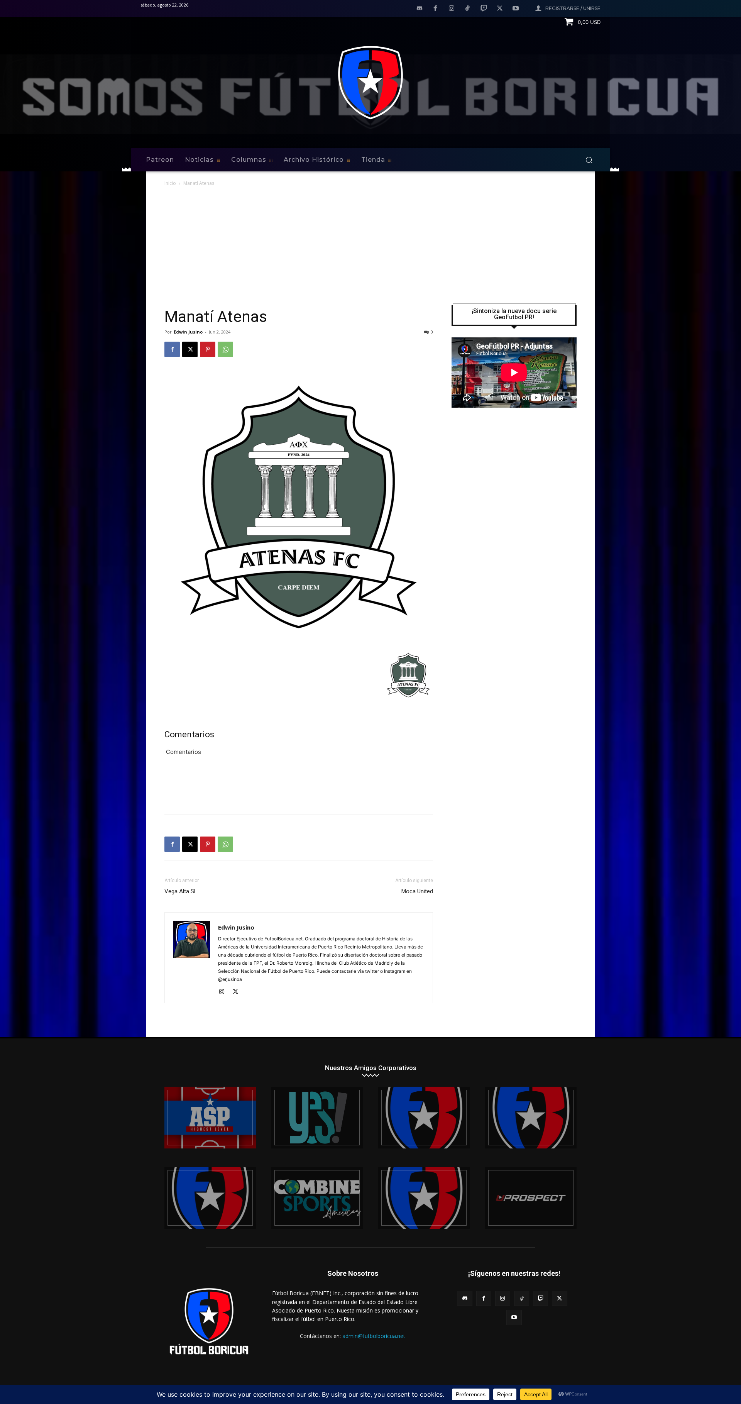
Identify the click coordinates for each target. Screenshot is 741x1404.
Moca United (417, 891)
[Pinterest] (207, 349)
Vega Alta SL (180, 891)
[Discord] (419, 9)
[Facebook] (435, 9)
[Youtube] (516, 9)
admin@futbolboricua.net (373, 1336)
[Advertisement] (370, 245)
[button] (589, 159)
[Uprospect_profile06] (531, 1198)
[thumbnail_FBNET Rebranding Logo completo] (424, 1117)
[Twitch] (483, 9)
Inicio (170, 183)
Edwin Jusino (188, 332)
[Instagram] (451, 9)
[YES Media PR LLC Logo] (317, 1117)
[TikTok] (468, 9)
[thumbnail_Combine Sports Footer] (317, 1198)
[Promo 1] (210, 1117)
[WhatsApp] (225, 349)
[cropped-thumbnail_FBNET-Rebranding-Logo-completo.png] (531, 1117)
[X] (500, 9)
